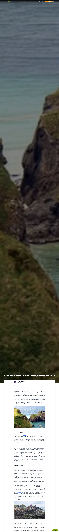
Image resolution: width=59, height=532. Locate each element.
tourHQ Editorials (21, 381)
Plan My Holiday (48, 1)
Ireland (19, 392)
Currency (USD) (40, 1)
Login (53, 1)
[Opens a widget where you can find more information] (55, 530)
